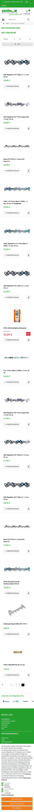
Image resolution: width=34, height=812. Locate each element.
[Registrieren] (27, 2)
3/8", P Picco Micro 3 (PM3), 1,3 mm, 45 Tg (16, 372)
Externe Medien (8, 789)
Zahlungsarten (5, 719)
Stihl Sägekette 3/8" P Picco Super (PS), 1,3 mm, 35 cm (16, 118)
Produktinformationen (12, 86)
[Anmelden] (22, 2)
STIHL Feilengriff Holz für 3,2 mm (14, 665)
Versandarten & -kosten (8, 721)
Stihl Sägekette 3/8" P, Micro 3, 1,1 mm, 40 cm (16, 76)
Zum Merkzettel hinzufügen (29, 86)
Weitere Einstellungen (7, 795)
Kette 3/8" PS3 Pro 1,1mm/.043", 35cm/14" (14, 160)
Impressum (27, 774)
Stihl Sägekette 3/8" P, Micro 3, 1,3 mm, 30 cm (16, 456)
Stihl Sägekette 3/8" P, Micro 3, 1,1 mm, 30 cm (16, 498)
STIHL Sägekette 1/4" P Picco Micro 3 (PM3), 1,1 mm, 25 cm (15, 245)
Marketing (7, 787)
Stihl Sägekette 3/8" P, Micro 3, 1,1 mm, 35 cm (16, 287)
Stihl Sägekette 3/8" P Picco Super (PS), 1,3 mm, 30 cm (16, 414)
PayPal (6, 791)
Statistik (6, 785)
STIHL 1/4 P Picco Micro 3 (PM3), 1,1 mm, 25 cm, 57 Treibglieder (15, 202)
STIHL (7, 23)
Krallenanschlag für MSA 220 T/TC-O (15, 624)
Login (3, 740)
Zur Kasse (4, 727)
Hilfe (2, 729)
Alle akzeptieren (17, 799)
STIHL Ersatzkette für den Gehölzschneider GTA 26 (11, 583)
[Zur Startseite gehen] (3, 23)
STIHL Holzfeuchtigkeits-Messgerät (14, 328)
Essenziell (7, 783)
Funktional (7, 793)
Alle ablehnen (17, 808)
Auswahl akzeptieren (17, 803)
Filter (18, 44)
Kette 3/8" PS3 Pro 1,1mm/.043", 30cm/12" (14, 540)
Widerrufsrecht (5, 723)
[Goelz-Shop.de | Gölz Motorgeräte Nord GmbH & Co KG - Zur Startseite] (11, 12)
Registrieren (4, 738)
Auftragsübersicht (6, 742)
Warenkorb (26, 12)
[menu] (3, 19)
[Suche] (28, 19)
